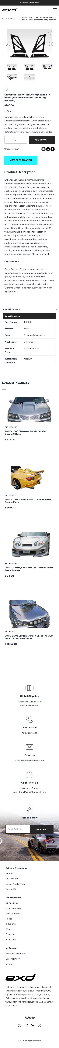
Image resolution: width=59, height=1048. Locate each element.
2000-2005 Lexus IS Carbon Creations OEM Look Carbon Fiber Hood (29, 637)
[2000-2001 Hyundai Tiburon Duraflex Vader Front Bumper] (29, 546)
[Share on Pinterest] (48, 150)
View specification (21, 160)
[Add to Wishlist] (6, 90)
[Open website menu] (55, 10)
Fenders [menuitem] (9, 934)
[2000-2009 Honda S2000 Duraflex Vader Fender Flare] (29, 478)
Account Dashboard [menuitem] (15, 953)
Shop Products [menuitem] (13, 897)
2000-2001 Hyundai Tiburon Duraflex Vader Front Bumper (29, 569)
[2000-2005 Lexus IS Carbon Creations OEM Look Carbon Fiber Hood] (29, 614)
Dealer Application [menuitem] (15, 883)
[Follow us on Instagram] (19, 1025)
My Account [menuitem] (11, 948)
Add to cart (42, 140)
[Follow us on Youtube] (32, 1025)
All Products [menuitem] (11, 903)
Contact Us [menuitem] (11, 889)
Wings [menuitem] (8, 929)
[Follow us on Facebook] (26, 1025)
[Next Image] (51, 44)
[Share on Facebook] (52, 150)
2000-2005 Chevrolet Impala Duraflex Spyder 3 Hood (26, 432)
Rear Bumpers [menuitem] (12, 913)
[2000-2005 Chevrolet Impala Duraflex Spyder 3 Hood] (29, 409)
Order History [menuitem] (12, 958)
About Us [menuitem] (10, 873)
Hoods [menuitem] (8, 918)
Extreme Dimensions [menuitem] (16, 868)
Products (13, 18)
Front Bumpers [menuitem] (13, 908)
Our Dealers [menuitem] (11, 878)
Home (4, 18)
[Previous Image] (8, 44)
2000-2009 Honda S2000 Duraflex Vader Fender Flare (28, 500)
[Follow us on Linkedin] (39, 1025)
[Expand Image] (51, 33)
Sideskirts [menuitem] (10, 923)
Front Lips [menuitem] (10, 939)
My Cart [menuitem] (9, 963)
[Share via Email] (43, 150)
